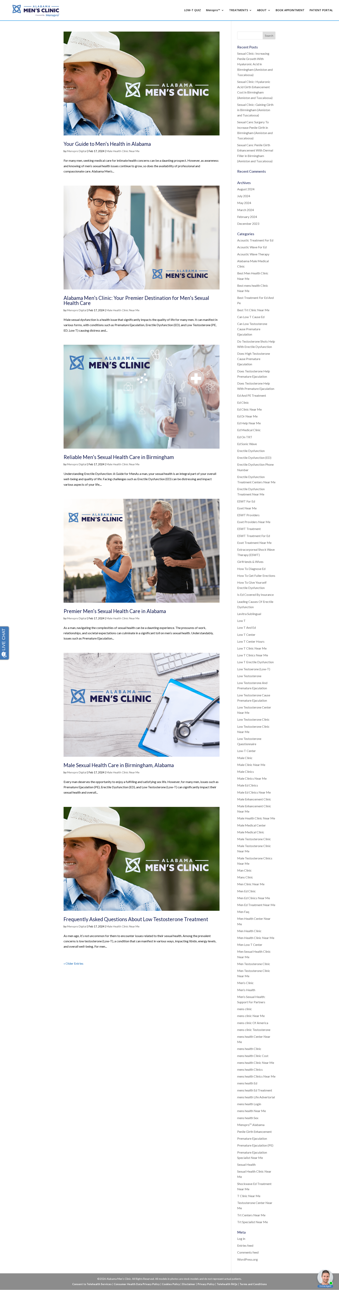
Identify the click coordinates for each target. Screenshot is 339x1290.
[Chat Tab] (169, 645)
